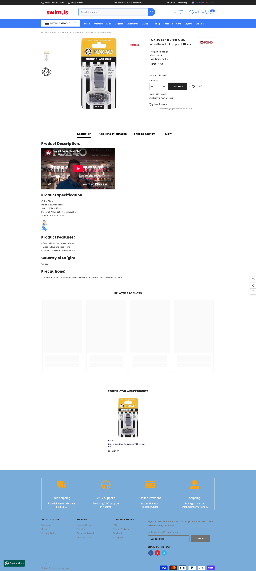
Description (84, 133)
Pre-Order (177, 86)
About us (171, 2)
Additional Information (113, 133)
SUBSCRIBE (201, 538)
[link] (62, 360)
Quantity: (154, 80)
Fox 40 (111, 441)
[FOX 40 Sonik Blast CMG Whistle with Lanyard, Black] (128, 418)
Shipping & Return (144, 133)
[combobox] (113, 12)
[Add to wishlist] (193, 86)
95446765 (59, 2)
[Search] (116, 12)
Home (44, 32)
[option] (98, 73)
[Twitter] (164, 553)
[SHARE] (199, 86)
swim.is (65, 568)
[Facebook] (151, 553)
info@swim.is (77, 2)
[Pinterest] (157, 553)
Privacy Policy (170, 532)
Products (54, 32)
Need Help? (183, 2)
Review (167, 133)
